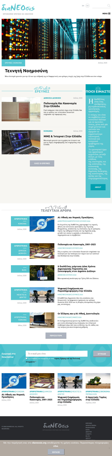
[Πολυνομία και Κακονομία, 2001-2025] (42, 250)
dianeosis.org (39, 442)
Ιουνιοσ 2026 (78, 294)
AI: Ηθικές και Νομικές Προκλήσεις (76, 217)
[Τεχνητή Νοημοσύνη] (56, 39)
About (88, 438)
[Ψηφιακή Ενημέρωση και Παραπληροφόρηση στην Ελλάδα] (42, 294)
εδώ (55, 446)
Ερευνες (89, 423)
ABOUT (98, 187)
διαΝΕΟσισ (61, 275)
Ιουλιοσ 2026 (85, 221)
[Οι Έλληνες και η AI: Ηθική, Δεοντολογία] (42, 320)
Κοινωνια (22, 224)
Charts (88, 434)
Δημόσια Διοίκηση (52, 98)
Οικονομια (105, 392)
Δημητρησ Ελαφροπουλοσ (68, 221)
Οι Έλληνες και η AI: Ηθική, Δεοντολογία (78, 313)
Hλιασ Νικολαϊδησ (65, 248)
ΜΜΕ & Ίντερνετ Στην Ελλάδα (63, 136)
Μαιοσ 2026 (77, 317)
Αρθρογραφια (20, 219)
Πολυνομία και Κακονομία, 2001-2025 (77, 244)
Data (87, 429)
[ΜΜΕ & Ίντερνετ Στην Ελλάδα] (21, 142)
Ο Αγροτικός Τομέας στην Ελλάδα (96, 398)
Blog (24, 270)
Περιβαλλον (91, 394)
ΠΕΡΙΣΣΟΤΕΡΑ (56, 336)
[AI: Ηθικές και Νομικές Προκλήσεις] (42, 223)
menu (105, 14)
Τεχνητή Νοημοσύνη (26, 70)
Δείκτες (89, 432)
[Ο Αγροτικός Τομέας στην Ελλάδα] (98, 380)
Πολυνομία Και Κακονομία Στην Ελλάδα (60, 105)
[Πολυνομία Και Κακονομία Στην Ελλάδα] (21, 109)
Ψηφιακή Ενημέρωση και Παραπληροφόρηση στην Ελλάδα (75, 289)
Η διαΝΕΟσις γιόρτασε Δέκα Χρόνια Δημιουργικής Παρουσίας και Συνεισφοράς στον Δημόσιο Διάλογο (76, 268)
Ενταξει (56, 452)
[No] (109, 448)
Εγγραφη (102, 354)
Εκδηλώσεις (90, 427)
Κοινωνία (18, 63)
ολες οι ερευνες (42, 163)
